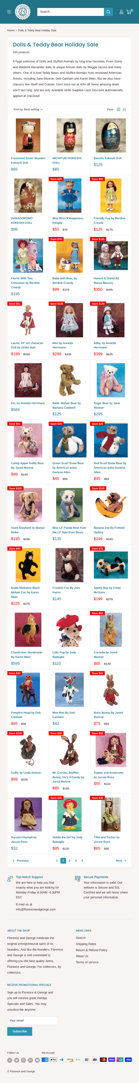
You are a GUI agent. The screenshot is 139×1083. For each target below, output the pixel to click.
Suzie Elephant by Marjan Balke (28, 530)
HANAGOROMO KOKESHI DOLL (22, 220)
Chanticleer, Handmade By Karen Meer (26, 654)
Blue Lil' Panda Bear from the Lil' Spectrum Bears (69, 530)
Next (119, 860)
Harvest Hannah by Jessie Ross (24, 839)
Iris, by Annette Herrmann (28, 403)
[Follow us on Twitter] (16, 1060)
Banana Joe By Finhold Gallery (109, 530)
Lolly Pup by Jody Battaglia (64, 654)
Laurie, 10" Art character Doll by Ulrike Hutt (27, 345)
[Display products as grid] (118, 109)
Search (80, 938)
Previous (23, 860)
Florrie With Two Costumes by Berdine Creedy (25, 283)
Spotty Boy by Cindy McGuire (107, 590)
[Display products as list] (124, 109)
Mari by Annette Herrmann (62, 345)
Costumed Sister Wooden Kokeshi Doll (28, 160)
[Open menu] (9, 11)
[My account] (121, 12)
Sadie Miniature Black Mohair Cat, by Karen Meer (25, 592)
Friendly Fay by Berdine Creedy (109, 220)
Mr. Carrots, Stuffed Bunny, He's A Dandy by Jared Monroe (68, 777)
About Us (82, 956)
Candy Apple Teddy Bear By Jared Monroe (27, 465)
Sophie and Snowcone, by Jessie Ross (109, 775)
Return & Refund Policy (92, 950)
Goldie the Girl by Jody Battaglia (67, 839)
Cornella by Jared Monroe (105, 654)
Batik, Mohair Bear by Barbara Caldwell (66, 405)
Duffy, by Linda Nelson (26, 772)
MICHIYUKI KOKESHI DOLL (66, 160)
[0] (129, 12)
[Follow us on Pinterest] (30, 1060)
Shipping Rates (86, 944)
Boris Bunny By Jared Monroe (108, 715)
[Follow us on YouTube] (37, 1060)
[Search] (108, 12)
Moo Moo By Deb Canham (63, 715)
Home (10, 30)
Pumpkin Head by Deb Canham (26, 715)
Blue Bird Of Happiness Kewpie (67, 220)
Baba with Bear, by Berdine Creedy (64, 280)
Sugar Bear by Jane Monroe (107, 405)
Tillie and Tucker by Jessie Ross (107, 839)
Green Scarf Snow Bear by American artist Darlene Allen (68, 468)
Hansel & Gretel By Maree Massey (106, 280)
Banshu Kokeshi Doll (107, 158)
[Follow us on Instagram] (23, 1060)
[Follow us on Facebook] (9, 1060)
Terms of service (87, 962)
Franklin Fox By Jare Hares (66, 590)
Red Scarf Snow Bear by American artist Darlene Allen (110, 468)
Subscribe (20, 1031)
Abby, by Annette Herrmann (105, 345)
